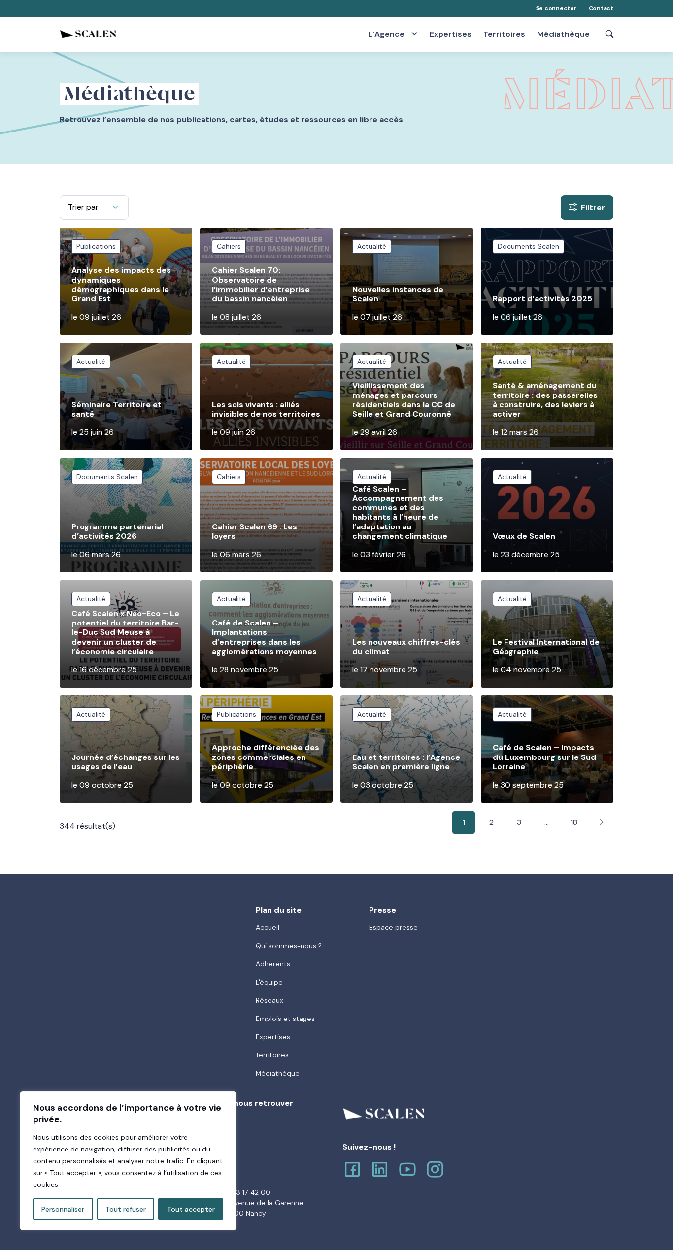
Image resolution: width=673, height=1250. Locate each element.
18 (574, 822)
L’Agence (387, 34)
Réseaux (269, 1000)
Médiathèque (563, 34)
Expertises (450, 34)
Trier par (83, 207)
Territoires (504, 34)
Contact (601, 8)
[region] (128, 1160)
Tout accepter (191, 1209)
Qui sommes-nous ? (289, 945)
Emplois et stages (285, 1018)
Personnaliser (62, 1209)
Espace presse (393, 927)
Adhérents (273, 963)
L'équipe (269, 982)
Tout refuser (125, 1209)
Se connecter (556, 8)
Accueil (267, 927)
